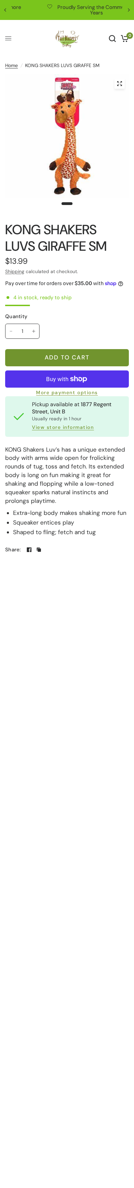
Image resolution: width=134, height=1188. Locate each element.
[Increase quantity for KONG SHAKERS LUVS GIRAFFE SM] (33, 331)
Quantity (16, 316)
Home (11, 65)
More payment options (67, 392)
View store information (63, 427)
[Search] (112, 38)
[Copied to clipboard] (39, 550)
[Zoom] (119, 83)
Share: (13, 549)
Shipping (14, 271)
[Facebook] (29, 550)
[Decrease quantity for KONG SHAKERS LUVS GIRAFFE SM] (10, 331)
